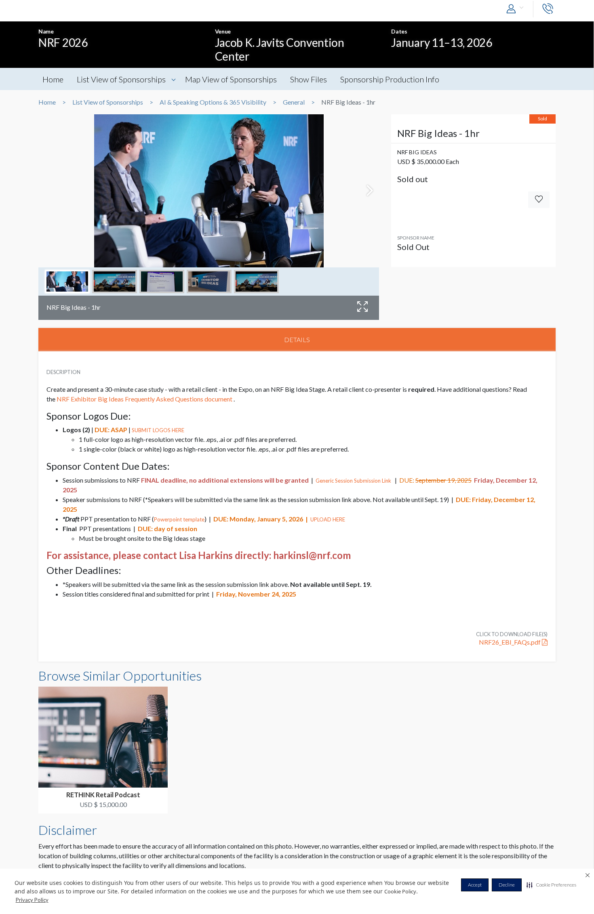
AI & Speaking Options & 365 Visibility (213, 102)
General (294, 102)
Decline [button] (507, 885)
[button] (551, 884)
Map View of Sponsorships (231, 79)
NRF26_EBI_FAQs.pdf (510, 642)
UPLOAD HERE (327, 519)
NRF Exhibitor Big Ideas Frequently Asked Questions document (144, 399)
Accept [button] (475, 885)
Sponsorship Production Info (389, 79)
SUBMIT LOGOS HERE (158, 430)
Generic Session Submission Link (353, 480)
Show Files (308, 79)
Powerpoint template (179, 519)
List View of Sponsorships (121, 79)
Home (52, 79)
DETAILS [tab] (297, 339)
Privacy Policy (32, 900)
